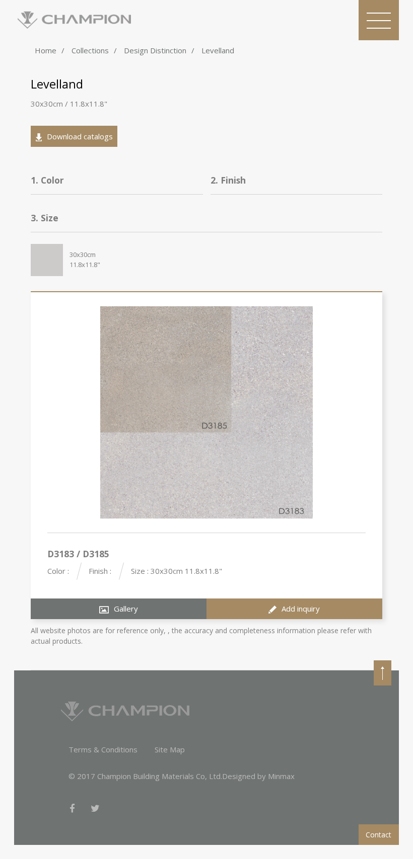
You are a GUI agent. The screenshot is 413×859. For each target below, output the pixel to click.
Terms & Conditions (102, 749)
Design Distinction (155, 50)
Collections (90, 50)
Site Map (170, 749)
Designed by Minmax (258, 776)
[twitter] (95, 809)
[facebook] (72, 809)
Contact (378, 834)
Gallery (126, 609)
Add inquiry (301, 609)
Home (45, 50)
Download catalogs (80, 136)
